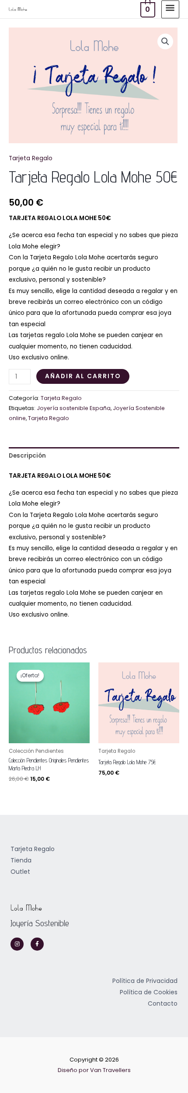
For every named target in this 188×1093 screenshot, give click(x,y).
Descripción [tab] (27, 456)
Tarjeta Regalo (30, 158)
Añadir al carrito (83, 376)
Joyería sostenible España (74, 408)
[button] (165, 41)
